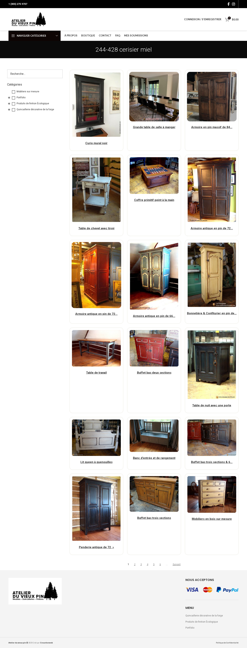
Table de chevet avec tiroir (96, 228)
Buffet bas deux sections (154, 372)
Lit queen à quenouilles (96, 462)
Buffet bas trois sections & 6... (212, 462)
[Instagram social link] (233, 4)
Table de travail (96, 372)
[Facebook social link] (228, 4)
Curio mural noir (96, 143)
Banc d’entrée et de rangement (154, 458)
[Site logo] (28, 19)
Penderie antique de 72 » (96, 547)
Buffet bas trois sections (154, 518)
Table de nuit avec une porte (211, 405)
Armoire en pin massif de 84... (211, 127)
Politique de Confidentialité (227, 643)
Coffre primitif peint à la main (154, 200)
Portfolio (189, 627)
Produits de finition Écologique (201, 621)
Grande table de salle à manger (154, 127)
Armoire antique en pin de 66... (154, 316)
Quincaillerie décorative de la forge (204, 615)
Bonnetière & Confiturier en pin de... (212, 313)
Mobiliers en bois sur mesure (212, 519)
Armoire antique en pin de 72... (212, 228)
